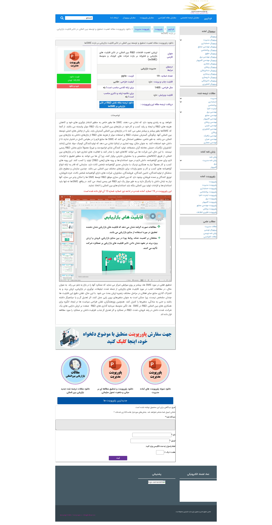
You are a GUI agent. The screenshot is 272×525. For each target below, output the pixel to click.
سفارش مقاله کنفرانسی (167, 18)
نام (173, 435)
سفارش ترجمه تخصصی (189, 18)
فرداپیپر (208, 18)
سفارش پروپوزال (129, 18)
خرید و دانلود (74, 86)
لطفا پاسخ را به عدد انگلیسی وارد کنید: (160, 446)
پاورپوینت (158, 29)
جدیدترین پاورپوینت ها (115, 401)
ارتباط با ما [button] (114, 18)
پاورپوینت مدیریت (142, 29)
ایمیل (172, 441)
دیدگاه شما (170, 417)
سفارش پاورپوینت (147, 18)
